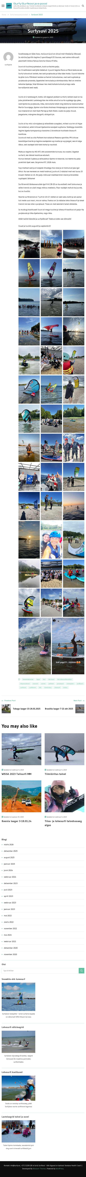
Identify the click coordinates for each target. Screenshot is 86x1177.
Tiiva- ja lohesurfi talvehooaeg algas (63, 823)
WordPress (60, 1169)
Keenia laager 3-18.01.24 (16, 821)
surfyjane (8, 65)
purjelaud (60, 684)
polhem (51, 684)
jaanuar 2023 (9, 909)
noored (35, 684)
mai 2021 (8, 935)
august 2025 (9, 857)
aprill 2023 (8, 896)
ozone (43, 684)
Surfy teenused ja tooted (42, 24)
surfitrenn (32, 687)
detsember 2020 (11, 948)
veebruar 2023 (10, 902)
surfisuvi (23, 687)
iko (44, 679)
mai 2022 (8, 915)
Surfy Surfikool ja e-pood (30, 3)
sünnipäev (70, 684)
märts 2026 (9, 844)
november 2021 (10, 928)
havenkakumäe (28, 679)
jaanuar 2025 (9, 864)
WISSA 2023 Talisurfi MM (16, 774)
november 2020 (10, 954)
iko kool (51, 679)
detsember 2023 (10, 883)
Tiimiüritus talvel (55, 774)
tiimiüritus (48, 687)
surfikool (80, 684)
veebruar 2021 (10, 941)
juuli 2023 (8, 890)
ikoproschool (25, 684)
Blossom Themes (39, 1169)
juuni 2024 (8, 870)
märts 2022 (9, 922)
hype (38, 679)
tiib (40, 687)
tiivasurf (57, 687)
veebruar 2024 (10, 877)
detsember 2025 (10, 851)
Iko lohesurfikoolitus (64, 679)
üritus (65, 687)
